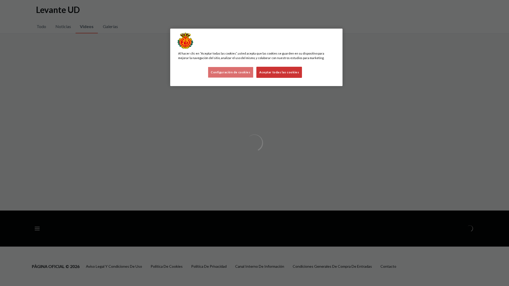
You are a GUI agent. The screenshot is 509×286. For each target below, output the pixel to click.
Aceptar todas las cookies (279, 72)
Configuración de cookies (231, 72)
